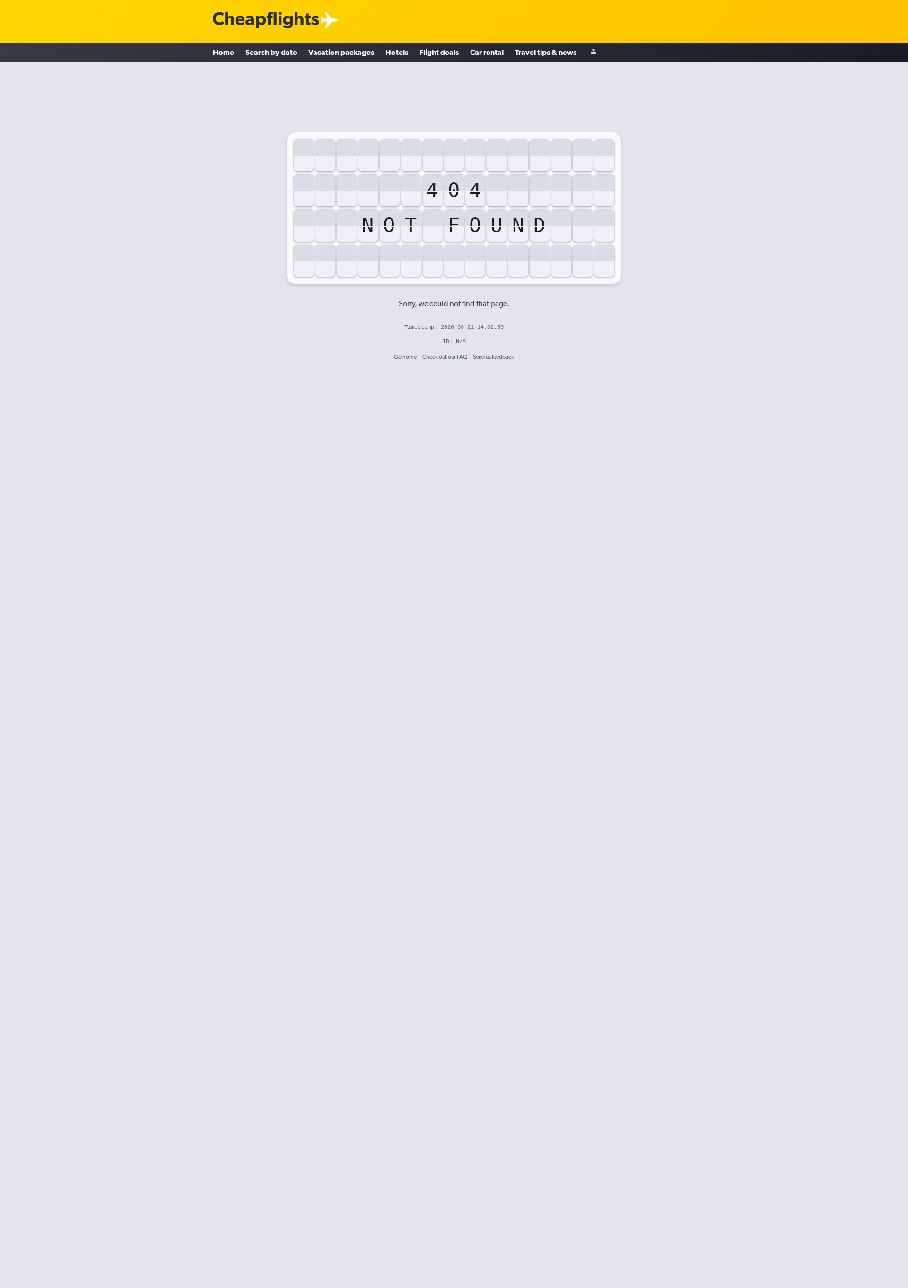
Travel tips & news (545, 52)
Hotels (396, 52)
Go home (405, 356)
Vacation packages (341, 52)
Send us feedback (493, 356)
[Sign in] (593, 52)
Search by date (271, 52)
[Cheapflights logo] (266, 20)
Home (223, 52)
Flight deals (439, 52)
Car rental (487, 52)
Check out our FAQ (444, 356)
